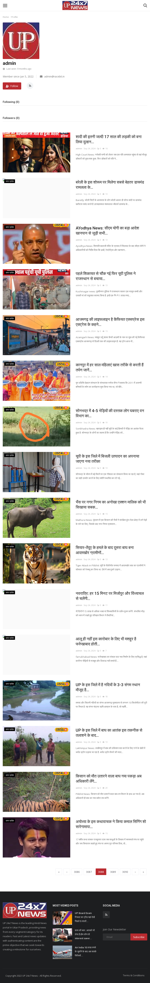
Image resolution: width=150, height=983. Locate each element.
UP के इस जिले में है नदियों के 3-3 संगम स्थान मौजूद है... (108, 687)
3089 (113, 872)
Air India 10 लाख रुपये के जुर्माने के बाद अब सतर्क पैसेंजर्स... (85, 951)
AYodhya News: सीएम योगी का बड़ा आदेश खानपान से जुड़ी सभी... (107, 230)
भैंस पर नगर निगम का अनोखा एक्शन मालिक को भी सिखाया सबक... (111, 504)
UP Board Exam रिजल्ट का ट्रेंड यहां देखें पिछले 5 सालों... (85, 917)
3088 (101, 872)
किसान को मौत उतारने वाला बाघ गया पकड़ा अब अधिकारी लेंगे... (109, 779)
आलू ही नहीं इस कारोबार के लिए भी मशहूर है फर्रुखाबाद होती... (106, 641)
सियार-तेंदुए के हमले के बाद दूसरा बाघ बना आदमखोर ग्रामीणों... (105, 550)
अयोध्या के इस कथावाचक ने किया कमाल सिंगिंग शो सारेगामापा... (111, 824)
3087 (89, 872)
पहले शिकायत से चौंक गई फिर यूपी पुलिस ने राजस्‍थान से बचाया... (106, 276)
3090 (125, 872)
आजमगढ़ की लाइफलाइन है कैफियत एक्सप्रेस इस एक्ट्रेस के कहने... (110, 322)
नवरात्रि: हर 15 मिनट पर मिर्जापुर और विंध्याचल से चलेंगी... (110, 596)
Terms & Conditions (134, 975)
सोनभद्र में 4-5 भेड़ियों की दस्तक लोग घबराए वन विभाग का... (110, 413)
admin (79, 148)
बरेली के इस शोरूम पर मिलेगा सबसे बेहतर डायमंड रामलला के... (110, 185)
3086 (77, 872)
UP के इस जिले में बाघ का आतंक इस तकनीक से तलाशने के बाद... (109, 733)
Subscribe (139, 937)
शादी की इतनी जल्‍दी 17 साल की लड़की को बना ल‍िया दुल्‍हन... (109, 139)
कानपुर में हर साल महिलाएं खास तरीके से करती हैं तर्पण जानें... (110, 367)
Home (6, 17)
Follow (14, 86)
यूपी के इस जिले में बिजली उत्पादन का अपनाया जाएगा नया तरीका (107, 459)
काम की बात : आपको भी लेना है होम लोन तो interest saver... (85, 934)
